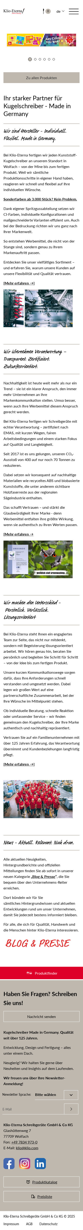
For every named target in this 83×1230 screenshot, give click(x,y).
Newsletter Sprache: (16, 1094)
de (58, 11)
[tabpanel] (41, 42)
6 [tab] (54, 59)
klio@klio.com (27, 1148)
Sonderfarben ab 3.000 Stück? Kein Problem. (40, 199)
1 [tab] (30, 59)
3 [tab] (40, 59)
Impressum (11, 1224)
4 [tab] (44, 59)
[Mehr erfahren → (18, 534)
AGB (29, 1224)
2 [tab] (35, 59)
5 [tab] (49, 59)
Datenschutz (48, 1224)
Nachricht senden (41, 1016)
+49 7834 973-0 (24, 1142)
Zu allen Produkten (41, 77)
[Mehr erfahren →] (19, 283)
